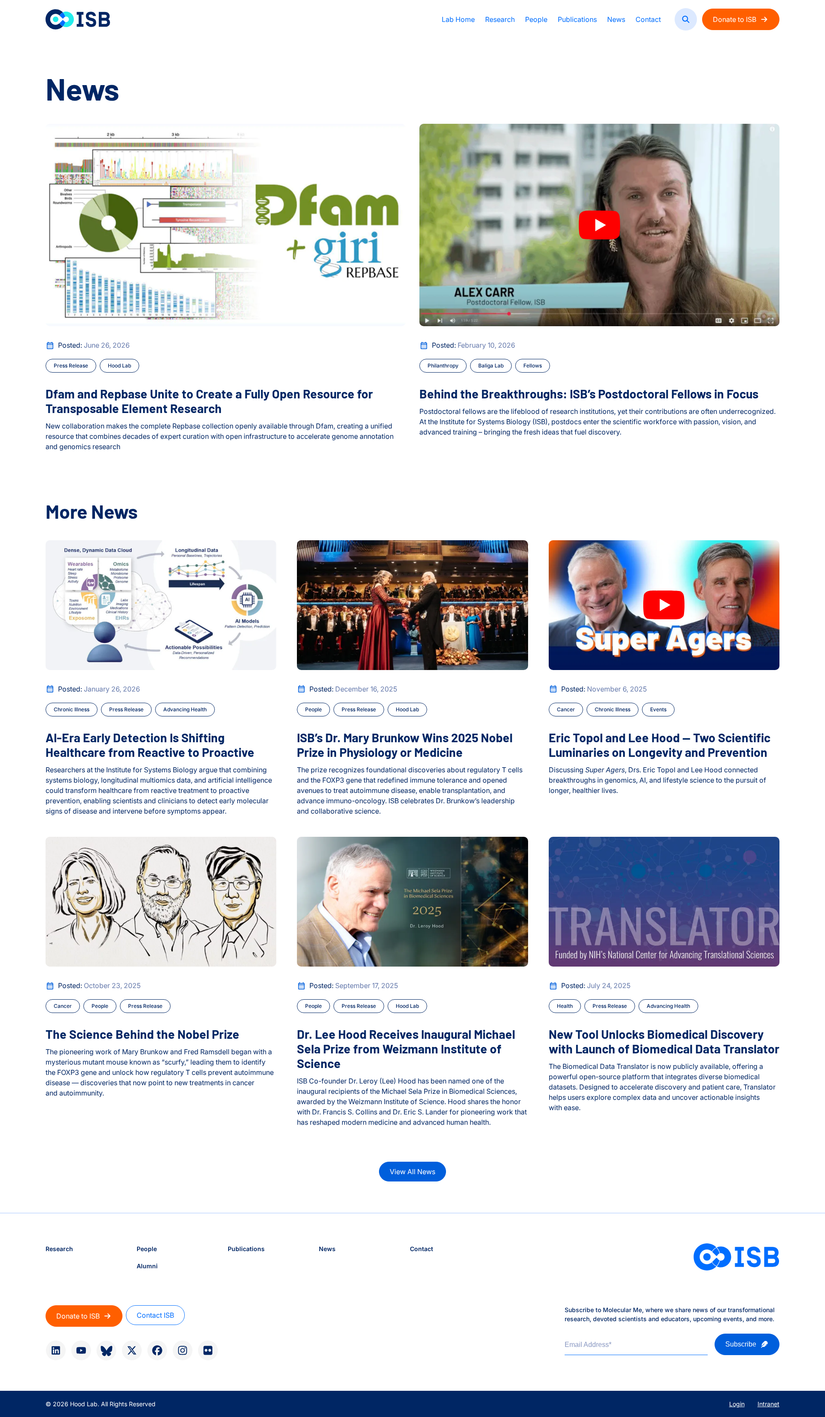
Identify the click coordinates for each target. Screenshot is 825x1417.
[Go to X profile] (132, 1350)
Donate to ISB (734, 19)
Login (737, 1404)
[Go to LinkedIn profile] (56, 1350)
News (616, 19)
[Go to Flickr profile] (208, 1350)
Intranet (768, 1404)
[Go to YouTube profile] (81, 1350)
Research (500, 19)
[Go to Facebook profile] (157, 1350)
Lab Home (458, 19)
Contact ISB (155, 1315)
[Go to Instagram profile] (182, 1350)
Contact (648, 19)
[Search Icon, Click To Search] (686, 19)
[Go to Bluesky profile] (106, 1350)
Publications (577, 19)
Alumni (147, 1266)
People (536, 19)
